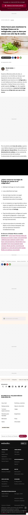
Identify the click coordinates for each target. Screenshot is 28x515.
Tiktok (25, 386)
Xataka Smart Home (6, 459)
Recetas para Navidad (5, 414)
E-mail (21, 58)
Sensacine (16, 461)
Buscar (22, 436)
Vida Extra (17, 454)
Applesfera (4, 456)
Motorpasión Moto (18, 474)
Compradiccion (5, 486)
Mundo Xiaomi (5, 461)
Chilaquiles (14, 379)
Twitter (15, 58)
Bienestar (4, 418)
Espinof (16, 464)
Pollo (15, 418)
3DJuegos (16, 452)
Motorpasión (17, 471)
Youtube (9, 386)
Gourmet (4, 403)
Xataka (3, 452)
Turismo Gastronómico (6, 410)
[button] (10, 68)
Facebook (13, 58)
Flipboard (18, 58)
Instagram (12, 386)
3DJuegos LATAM (18, 493)
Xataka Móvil (5, 454)
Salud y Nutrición (21, 261)
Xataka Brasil (5, 496)
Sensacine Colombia (19, 500)
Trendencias (5, 481)
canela (12, 20)
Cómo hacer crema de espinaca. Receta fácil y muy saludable (13, 242)
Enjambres (17, 414)
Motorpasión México (19, 505)
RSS (16, 386)
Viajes (16, 409)
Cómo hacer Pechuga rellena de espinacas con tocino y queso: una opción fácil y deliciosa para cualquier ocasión (14, 237)
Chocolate (17, 421)
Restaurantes (5, 406)
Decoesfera (4, 483)
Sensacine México (18, 498)
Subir (22, 443)
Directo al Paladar (6, 471)
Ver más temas (5, 427)
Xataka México (5, 493)
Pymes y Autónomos (19, 483)
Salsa (3, 421)
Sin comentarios (7, 57)
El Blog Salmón (18, 481)
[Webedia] (5, 444)
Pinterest (19, 386)
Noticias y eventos (11, 261)
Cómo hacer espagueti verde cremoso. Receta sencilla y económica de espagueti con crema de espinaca (12, 246)
